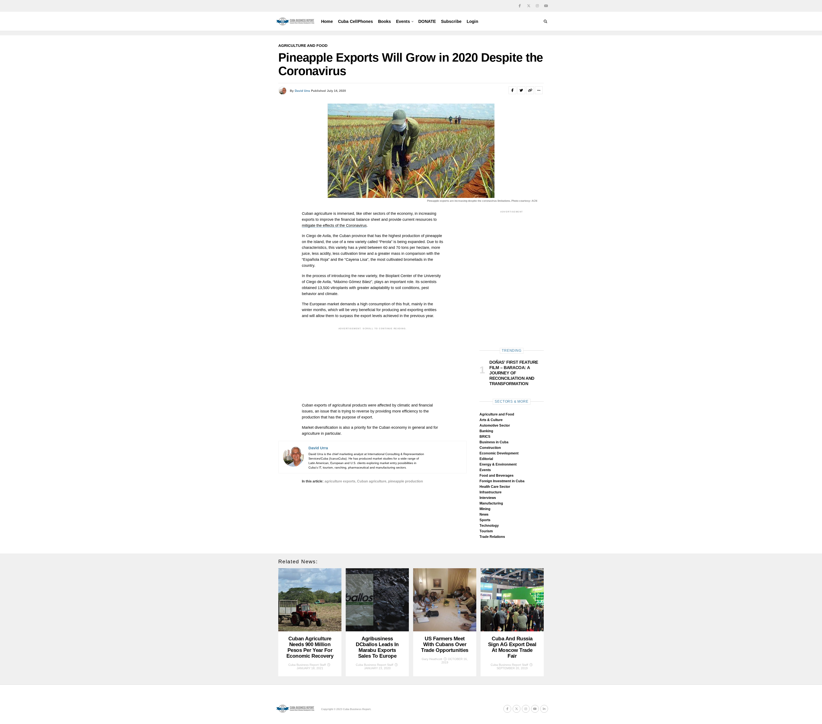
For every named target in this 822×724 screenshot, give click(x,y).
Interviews (488, 498)
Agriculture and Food (497, 414)
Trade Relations (492, 537)
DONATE (427, 21)
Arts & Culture (491, 420)
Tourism (486, 531)
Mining (485, 509)
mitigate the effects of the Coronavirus (334, 225)
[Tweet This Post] (521, 90)
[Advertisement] (372, 362)
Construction (490, 448)
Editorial (486, 459)
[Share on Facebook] (512, 90)
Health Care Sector (495, 486)
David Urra (302, 90)
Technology (489, 525)
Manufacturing (491, 503)
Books (384, 21)
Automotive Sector (495, 425)
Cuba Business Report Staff (307, 664)
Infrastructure (491, 492)
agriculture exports (340, 481)
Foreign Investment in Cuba (502, 481)
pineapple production (405, 481)
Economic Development (499, 453)
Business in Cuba (494, 442)
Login (472, 21)
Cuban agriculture (371, 481)
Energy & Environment (498, 464)
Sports (485, 520)
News (484, 514)
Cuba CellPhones (355, 21)
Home (327, 21)
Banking (486, 431)
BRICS (485, 436)
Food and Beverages (497, 475)
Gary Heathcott (432, 659)
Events (403, 21)
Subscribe (451, 21)
